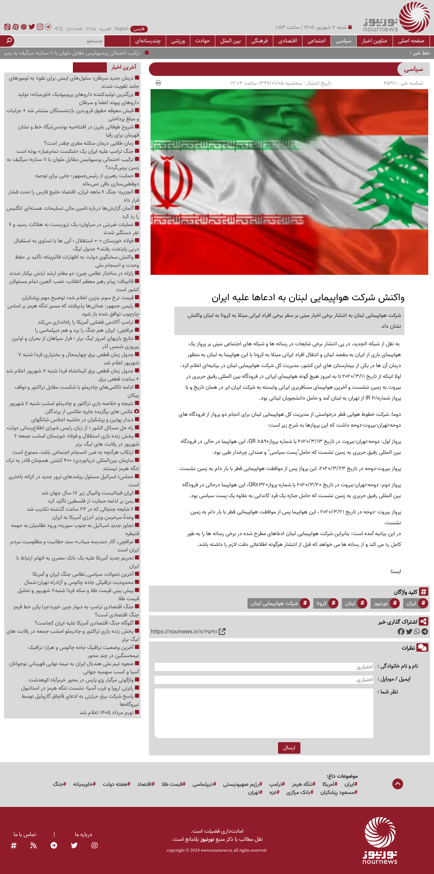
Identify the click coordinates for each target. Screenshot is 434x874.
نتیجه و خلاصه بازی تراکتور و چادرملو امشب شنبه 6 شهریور (72, 403)
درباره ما (83, 835)
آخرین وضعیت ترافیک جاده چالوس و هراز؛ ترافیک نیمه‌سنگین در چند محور (83, 651)
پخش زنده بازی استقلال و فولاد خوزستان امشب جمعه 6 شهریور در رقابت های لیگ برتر (76, 440)
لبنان (350, 603)
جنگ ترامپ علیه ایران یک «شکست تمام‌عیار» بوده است (75, 151)
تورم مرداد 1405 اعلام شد (107, 712)
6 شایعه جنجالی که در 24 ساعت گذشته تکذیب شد (81, 509)
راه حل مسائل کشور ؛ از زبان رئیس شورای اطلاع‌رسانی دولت (71, 428)
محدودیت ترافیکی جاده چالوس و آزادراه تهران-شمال (79, 582)
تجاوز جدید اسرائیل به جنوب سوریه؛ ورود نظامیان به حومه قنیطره (75, 529)
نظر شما (389, 692)
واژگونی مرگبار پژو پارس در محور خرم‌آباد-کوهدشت (81, 680)
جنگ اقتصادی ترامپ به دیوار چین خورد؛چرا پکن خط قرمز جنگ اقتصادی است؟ (76, 611)
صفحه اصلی (411, 40)
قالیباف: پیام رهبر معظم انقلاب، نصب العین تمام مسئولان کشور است (74, 285)
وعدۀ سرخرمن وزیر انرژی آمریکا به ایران (93, 517)
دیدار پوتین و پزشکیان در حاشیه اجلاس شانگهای (83, 419)
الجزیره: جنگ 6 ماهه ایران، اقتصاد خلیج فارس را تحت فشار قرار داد (73, 196)
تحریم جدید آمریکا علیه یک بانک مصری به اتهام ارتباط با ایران (77, 562)
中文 (59, 29)
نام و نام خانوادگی (399, 666)
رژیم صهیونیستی (241, 784)
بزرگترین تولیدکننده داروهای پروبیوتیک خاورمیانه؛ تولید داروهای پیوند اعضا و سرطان (78, 98)
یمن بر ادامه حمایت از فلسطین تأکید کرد (91, 501)
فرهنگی (259, 40)
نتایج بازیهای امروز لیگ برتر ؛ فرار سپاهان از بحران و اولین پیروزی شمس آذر (75, 342)
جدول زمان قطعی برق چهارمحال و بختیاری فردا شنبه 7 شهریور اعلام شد (78, 358)
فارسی (139, 29)
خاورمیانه (83, 784)
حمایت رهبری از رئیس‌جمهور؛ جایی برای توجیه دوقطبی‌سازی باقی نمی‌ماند (87, 179)
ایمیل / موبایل (395, 679)
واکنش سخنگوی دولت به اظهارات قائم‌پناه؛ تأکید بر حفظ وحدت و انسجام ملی (77, 261)
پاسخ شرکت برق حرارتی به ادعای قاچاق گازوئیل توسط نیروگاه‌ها (80, 700)
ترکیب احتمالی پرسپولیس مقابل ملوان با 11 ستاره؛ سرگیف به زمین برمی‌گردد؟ (73, 163)
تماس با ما (25, 835)
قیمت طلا (172, 784)
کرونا (322, 603)
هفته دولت (115, 784)
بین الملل (230, 40)
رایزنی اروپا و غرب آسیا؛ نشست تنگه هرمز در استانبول (78, 688)
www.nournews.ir (216, 850)
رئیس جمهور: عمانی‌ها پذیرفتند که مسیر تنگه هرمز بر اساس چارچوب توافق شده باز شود (73, 310)
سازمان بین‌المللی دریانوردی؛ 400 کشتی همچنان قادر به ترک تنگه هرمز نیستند (72, 464)
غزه (273, 793)
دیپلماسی (203, 784)
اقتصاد (144, 784)
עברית (91, 29)
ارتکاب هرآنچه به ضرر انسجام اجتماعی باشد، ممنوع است (74, 452)
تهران (253, 793)
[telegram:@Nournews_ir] (54, 846)
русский (74, 29)
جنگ (58, 784)
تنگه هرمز (302, 784)
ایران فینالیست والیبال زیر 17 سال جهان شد (88, 493)
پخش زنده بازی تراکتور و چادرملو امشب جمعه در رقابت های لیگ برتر (72, 635)
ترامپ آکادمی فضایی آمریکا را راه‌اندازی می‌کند (86, 322)
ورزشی (178, 40)
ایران (411, 603)
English (122, 29)
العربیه (105, 29)
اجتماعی (317, 40)
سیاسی (343, 40)
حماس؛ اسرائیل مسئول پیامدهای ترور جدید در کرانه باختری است (73, 480)
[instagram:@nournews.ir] (95, 846)
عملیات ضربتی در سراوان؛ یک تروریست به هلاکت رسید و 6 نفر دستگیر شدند (74, 228)
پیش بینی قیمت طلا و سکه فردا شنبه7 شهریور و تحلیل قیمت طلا (78, 594)
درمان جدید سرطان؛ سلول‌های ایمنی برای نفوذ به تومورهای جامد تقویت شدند (74, 82)
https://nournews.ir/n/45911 (184, 632)
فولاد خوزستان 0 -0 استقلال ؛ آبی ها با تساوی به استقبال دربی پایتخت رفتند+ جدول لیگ (76, 245)
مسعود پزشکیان (337, 793)
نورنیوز (381, 603)
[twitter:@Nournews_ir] (74, 846)
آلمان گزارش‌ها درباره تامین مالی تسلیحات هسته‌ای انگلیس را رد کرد (72, 212)
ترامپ (275, 784)
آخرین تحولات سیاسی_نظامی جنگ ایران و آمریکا (84, 574)
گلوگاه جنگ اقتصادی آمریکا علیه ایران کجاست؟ (85, 623)
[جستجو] (9, 41)
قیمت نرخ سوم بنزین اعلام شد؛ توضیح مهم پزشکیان (78, 297)
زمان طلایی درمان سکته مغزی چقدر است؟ (89, 143)
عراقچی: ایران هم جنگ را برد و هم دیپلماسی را (85, 330)
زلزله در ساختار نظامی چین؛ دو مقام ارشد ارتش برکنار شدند (72, 273)
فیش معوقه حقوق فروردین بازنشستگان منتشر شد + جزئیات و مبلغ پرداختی (72, 114)
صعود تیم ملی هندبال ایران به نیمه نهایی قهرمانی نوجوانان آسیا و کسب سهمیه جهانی (74, 667)
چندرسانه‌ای (148, 40)
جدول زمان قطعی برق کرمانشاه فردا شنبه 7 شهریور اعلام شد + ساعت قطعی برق (72, 375)
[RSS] (34, 846)
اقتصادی (287, 40)
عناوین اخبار (375, 40)
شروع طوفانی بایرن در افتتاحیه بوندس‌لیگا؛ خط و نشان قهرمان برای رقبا (78, 131)
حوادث (202, 40)
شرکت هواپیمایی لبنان (274, 603)
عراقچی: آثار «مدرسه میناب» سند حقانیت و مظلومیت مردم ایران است (74, 545)
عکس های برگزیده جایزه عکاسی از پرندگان (89, 411)
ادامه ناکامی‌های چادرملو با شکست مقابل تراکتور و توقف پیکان (77, 391)
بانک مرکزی (298, 793)
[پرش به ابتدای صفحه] (397, 784)
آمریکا (328, 784)
